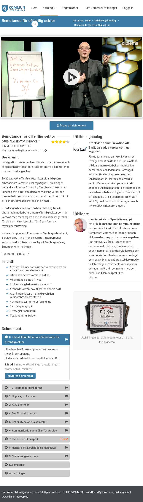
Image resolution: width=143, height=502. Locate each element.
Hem (34, 8)
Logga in (127, 8)
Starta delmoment (21, 375)
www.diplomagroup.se (15, 496)
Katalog (48, 8)
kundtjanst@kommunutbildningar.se (108, 492)
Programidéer (69, 8)
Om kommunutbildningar (101, 8)
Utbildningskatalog (105, 20)
